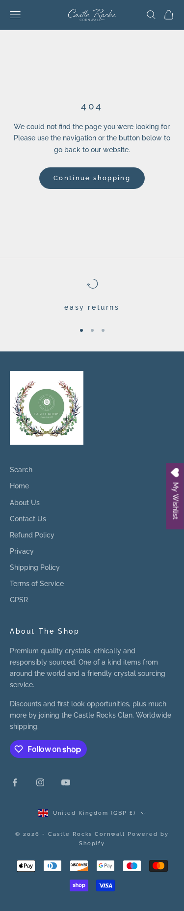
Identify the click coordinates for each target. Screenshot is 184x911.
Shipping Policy (35, 567)
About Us (25, 503)
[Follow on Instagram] (40, 782)
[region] (92, 295)
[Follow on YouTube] (66, 782)
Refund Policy (32, 535)
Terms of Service (37, 584)
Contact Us (28, 519)
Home (19, 486)
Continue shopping (92, 178)
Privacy (22, 551)
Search (21, 470)
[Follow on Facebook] (15, 782)
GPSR (19, 600)
